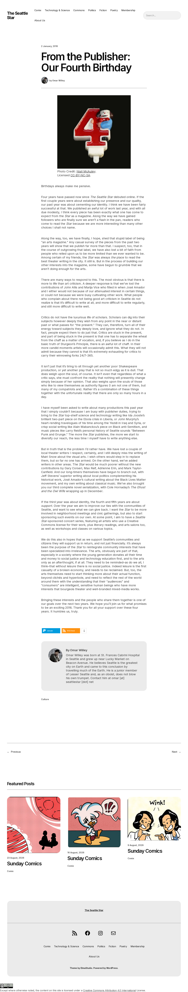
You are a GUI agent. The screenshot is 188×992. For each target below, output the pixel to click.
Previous (16, 751)
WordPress (112, 968)
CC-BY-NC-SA (80, 175)
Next (174, 751)
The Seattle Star (17, 15)
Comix (10, 871)
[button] (51, 630)
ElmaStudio (86, 968)
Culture (45, 699)
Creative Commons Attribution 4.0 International (109, 990)
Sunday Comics (24, 863)
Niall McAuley (86, 171)
